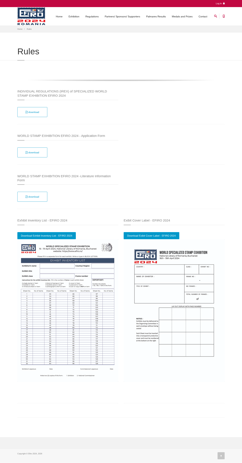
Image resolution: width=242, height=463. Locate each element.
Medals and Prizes (182, 16)
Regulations (92, 16)
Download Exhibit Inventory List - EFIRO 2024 (46, 235)
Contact (203, 16)
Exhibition (74, 16)
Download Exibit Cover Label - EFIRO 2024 (151, 235)
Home (59, 16)
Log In (219, 3)
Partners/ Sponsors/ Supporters (122, 16)
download (33, 112)
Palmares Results (156, 16)
